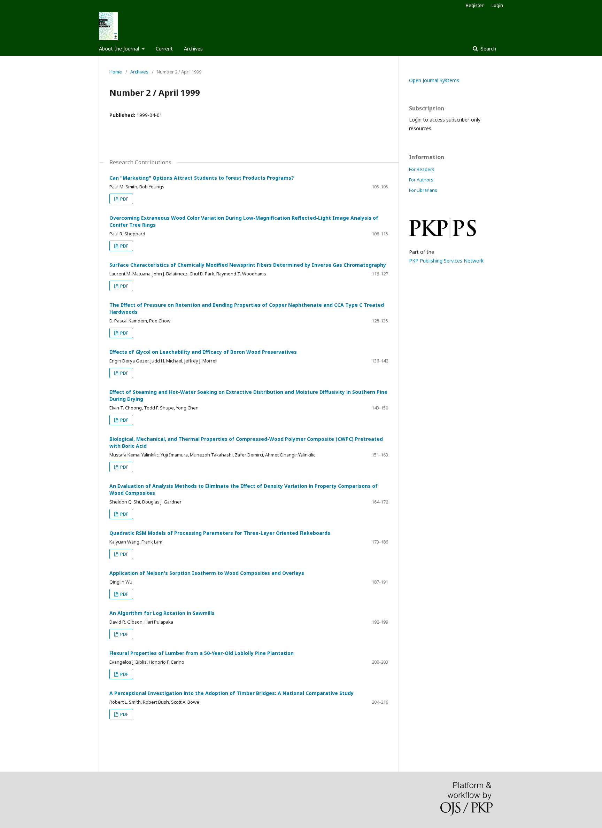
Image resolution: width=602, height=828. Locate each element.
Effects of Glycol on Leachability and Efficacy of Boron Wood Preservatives (203, 352)
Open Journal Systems (434, 80)
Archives (193, 48)
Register (475, 5)
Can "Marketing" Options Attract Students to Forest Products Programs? (201, 177)
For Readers (421, 169)
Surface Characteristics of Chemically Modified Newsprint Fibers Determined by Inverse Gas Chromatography (247, 264)
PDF (123, 199)
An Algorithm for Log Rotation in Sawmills (162, 613)
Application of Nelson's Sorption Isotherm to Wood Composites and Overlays (206, 573)
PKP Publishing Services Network (446, 260)
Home (115, 72)
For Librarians (423, 190)
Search (487, 48)
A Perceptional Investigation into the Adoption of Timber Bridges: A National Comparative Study (231, 693)
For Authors (421, 180)
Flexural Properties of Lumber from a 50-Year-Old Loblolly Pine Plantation (201, 653)
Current (164, 48)
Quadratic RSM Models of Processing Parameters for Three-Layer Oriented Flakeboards (219, 533)
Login (497, 5)
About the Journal (119, 48)
